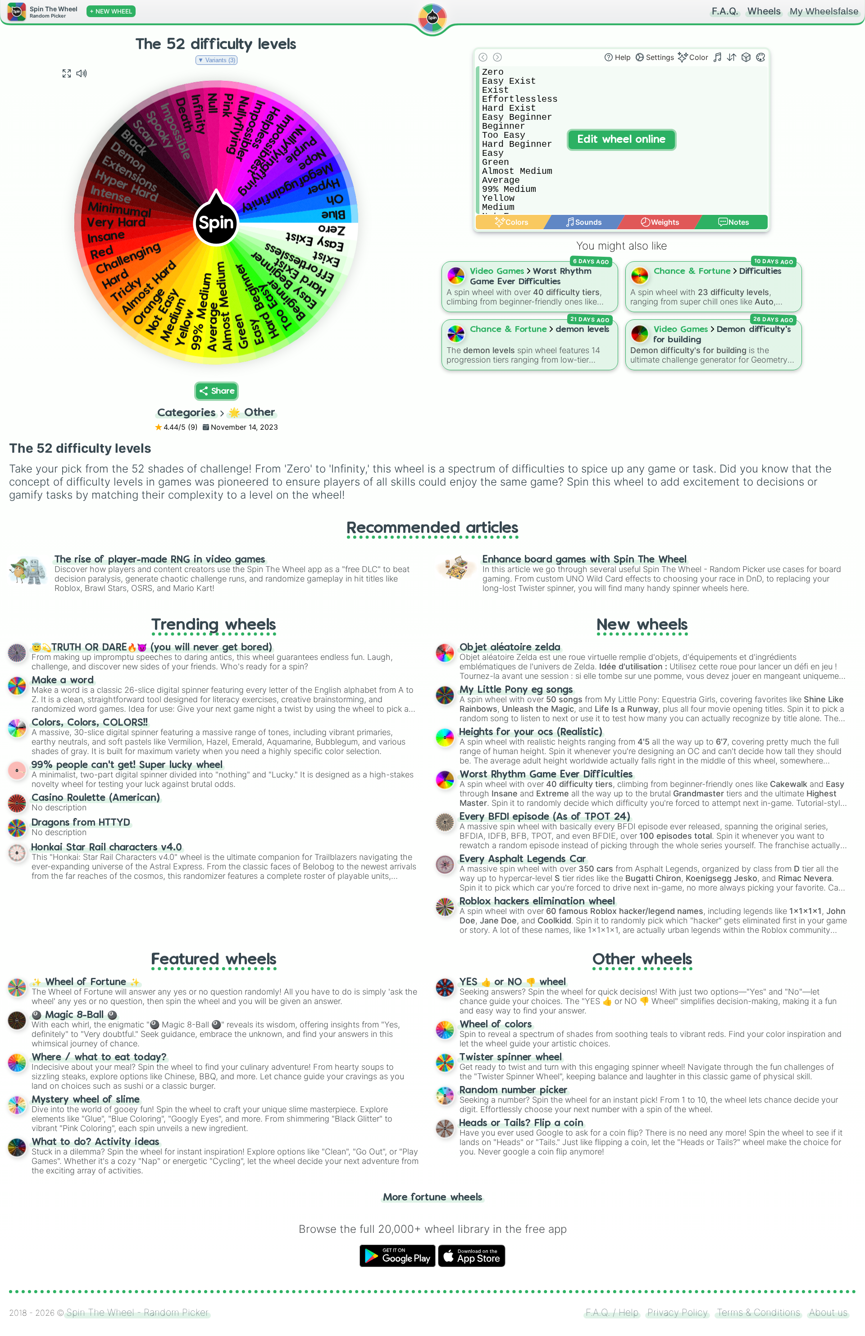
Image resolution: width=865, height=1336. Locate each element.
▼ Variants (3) (216, 60)
